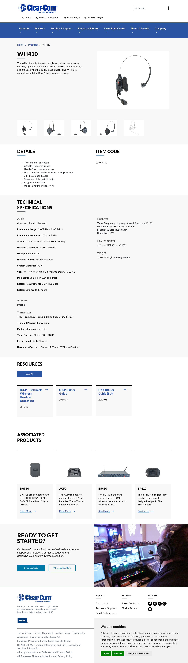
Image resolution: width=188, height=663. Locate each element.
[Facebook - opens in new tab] (150, 603)
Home (20, 44)
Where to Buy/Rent (62, 568)
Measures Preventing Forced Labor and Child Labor (44, 641)
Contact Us (102, 603)
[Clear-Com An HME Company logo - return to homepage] (34, 597)
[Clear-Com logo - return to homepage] (37, 8)
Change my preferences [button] (138, 653)
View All (29, 374)
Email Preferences (106, 613)
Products (33, 44)
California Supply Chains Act (45, 637)
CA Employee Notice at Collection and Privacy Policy (45, 656)
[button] (27, 128)
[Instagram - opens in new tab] (164, 603)
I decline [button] (118, 653)
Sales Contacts (31, 568)
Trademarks (78, 633)
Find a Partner (130, 608)
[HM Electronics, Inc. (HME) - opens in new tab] (22, 620)
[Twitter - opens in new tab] (160, 603)
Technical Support (106, 608)
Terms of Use (24, 633)
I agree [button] (106, 653)
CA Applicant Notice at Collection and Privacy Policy (44, 652)
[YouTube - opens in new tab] (150, 608)
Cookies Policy (62, 633)
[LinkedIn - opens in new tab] (155, 603)
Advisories (22, 637)
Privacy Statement (43, 633)
